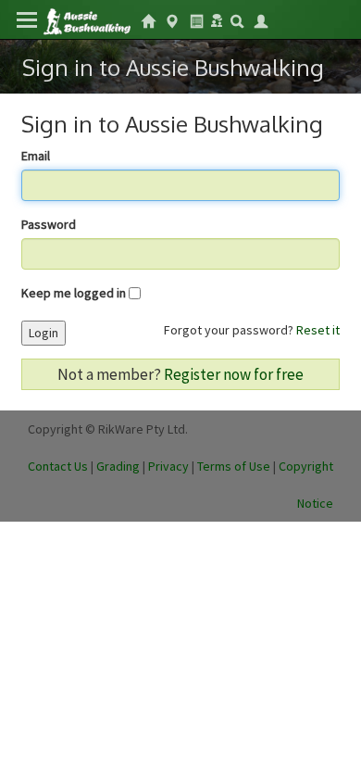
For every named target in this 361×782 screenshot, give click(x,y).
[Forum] (216, 18)
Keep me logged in (73, 292)
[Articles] (196, 19)
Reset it (318, 330)
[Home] (87, 20)
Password (48, 224)
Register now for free (234, 374)
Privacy (168, 466)
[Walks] (172, 19)
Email (35, 155)
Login (43, 332)
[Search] (237, 19)
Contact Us (58, 466)
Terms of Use (233, 466)
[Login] (261, 19)
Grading (118, 466)
